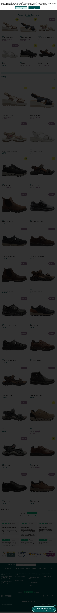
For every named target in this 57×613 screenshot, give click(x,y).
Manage (21, 8)
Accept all (34, 8)
